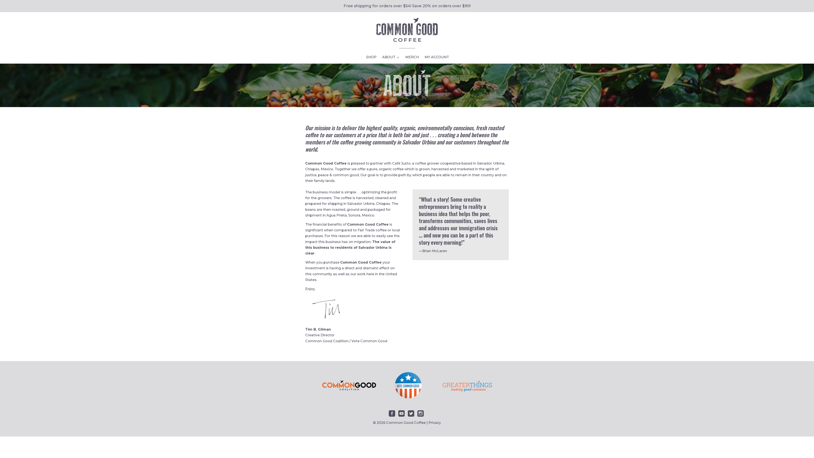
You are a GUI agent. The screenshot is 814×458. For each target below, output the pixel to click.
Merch (412, 57)
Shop (371, 57)
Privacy (434, 423)
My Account (437, 57)
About (388, 57)
